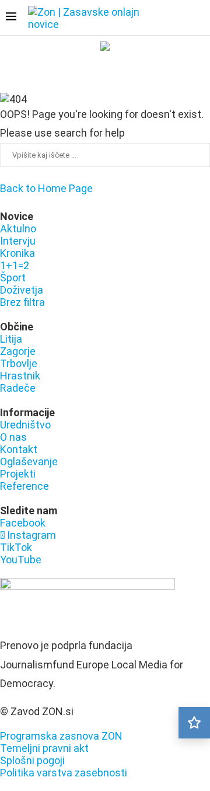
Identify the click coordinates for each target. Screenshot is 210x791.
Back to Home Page (46, 188)
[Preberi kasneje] (194, 722)
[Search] (198, 19)
